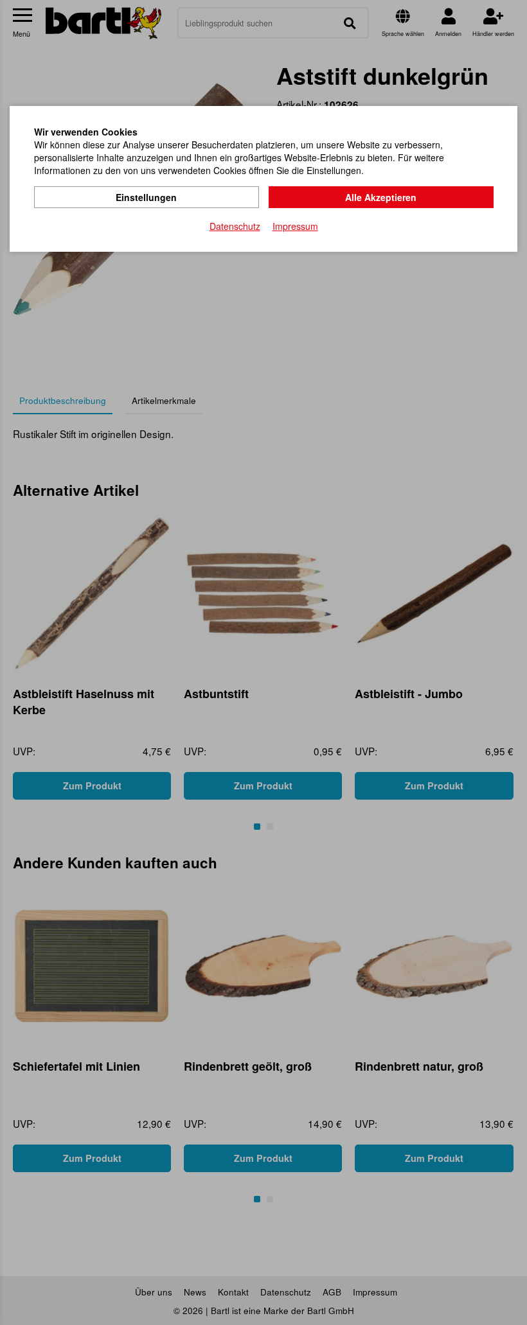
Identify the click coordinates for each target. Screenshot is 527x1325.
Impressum (295, 226)
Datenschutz (235, 226)
